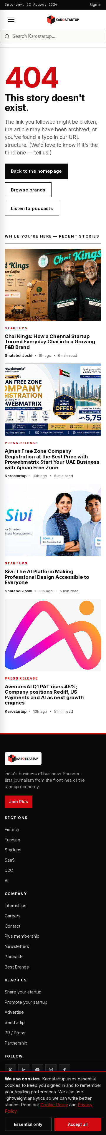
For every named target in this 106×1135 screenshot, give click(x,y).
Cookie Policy (54, 1104)
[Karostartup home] (63, 19)
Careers (13, 915)
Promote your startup (26, 1002)
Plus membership (22, 936)
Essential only (28, 1124)
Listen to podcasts (32, 208)
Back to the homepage (36, 171)
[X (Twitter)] (10, 1069)
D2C (9, 870)
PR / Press (15, 1032)
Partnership (16, 1042)
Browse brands (28, 190)
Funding (12, 839)
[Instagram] (51, 1069)
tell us (41, 152)
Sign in (95, 4)
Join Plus (18, 801)
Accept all (78, 1124)
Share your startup (23, 991)
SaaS (10, 859)
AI (6, 880)
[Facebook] (64, 1069)
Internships (15, 905)
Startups (13, 849)
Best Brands (17, 966)
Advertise (14, 1012)
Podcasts (14, 956)
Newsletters (17, 946)
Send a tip (15, 1022)
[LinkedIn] (23, 1069)
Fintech (12, 829)
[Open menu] (11, 19)
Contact (12, 926)
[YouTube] (37, 1069)
